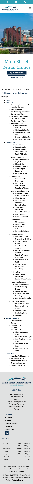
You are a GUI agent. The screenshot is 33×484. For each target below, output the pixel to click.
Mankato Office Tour (22, 130)
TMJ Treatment (20, 214)
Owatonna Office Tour (23, 137)
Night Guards (20, 198)
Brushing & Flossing (22, 284)
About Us (9, 102)
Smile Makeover (21, 152)
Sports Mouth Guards (23, 212)
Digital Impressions (22, 159)
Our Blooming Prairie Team (20, 112)
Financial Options (17, 321)
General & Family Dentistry (20, 191)
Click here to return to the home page (14, 93)
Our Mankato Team (17, 114)
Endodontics (15, 176)
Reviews (14, 328)
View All (17, 409)
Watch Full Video (16, 77)
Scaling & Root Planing (23, 279)
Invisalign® (19, 227)
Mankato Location (17, 358)
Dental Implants (21, 313)
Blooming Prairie (10, 423)
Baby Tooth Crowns (22, 237)
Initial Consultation (22, 196)
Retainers (18, 229)
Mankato (8, 420)
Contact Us (10, 354)
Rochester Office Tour (23, 139)
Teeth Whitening (21, 154)
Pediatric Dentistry (18, 234)
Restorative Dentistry (19, 301)
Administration (16, 109)
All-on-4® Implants (22, 304)
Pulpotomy (19, 269)
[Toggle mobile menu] (30, 8)
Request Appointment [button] (16, 73)
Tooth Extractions (21, 216)
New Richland (9, 429)
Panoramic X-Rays (21, 173)
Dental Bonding (20, 147)
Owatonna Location (18, 363)
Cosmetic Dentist (17, 145)
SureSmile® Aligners (22, 231)
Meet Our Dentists (17, 107)
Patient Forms (16, 325)
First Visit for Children (23, 239)
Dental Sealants (21, 291)
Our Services (10, 142)
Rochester (8, 417)
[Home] (10, 8)
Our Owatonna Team (18, 119)
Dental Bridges (20, 310)
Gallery (13, 323)
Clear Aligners (20, 222)
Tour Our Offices (17, 123)
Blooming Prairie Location (20, 356)
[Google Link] (7, 433)
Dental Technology (17, 157)
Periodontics (15, 272)
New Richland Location (19, 361)
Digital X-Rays (20, 164)
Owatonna (8, 426)
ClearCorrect (20, 224)
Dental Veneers (20, 149)
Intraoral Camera (21, 166)
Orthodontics (15, 220)
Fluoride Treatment (22, 294)
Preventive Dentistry (18, 282)
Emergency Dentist (22, 193)
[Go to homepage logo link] (16, 381)
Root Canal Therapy (22, 188)
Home (8, 100)
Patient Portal (16, 330)
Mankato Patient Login (23, 337)
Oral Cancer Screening (23, 298)
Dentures (18, 315)
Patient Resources (12, 318)
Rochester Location (18, 365)
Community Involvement (20, 105)
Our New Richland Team (19, 116)
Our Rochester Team (18, 121)
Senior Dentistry (21, 205)
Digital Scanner (20, 162)
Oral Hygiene (20, 296)
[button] (7, 2)
